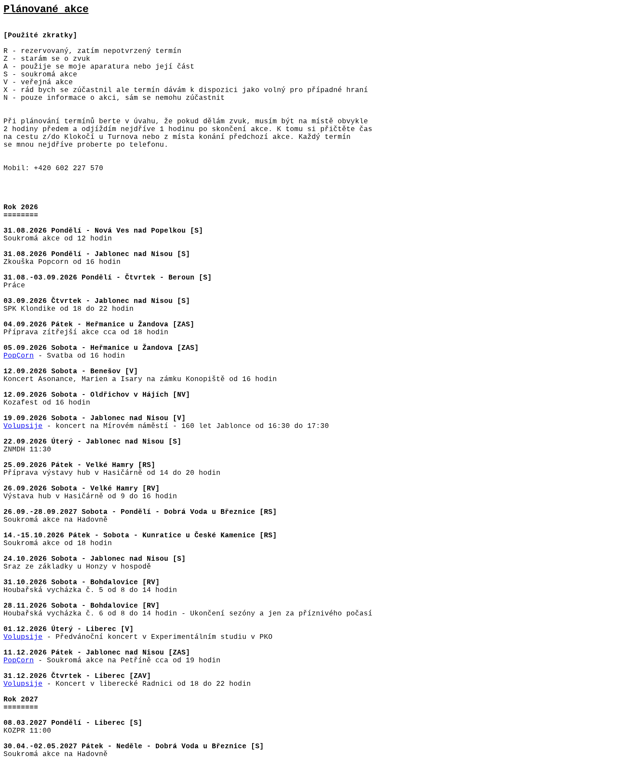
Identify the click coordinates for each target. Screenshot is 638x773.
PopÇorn (18, 356)
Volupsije (23, 426)
